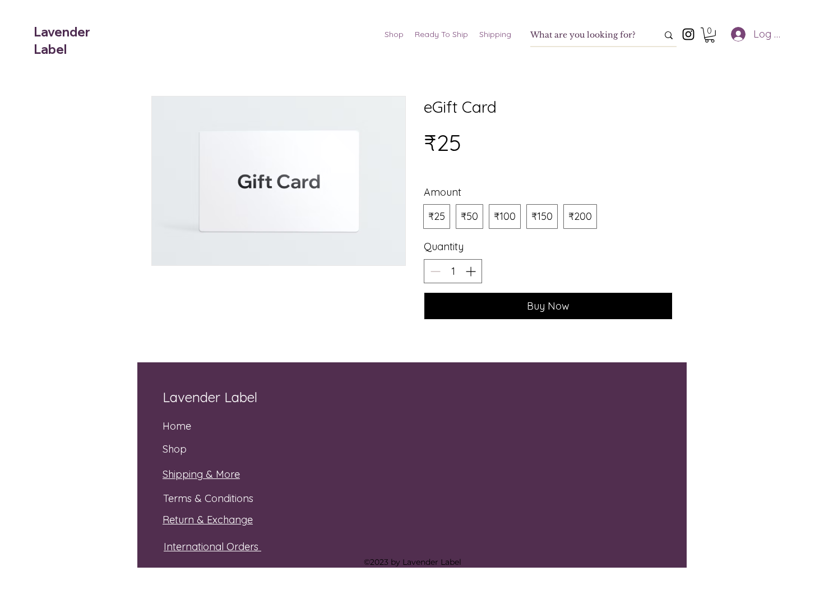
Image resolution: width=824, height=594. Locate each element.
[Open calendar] (661, 488)
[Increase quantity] (471, 271)
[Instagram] (688, 34)
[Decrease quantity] (434, 271)
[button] (710, 35)
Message (444, 518)
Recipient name (460, 409)
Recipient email (462, 355)
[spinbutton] (453, 271)
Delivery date (454, 463)
